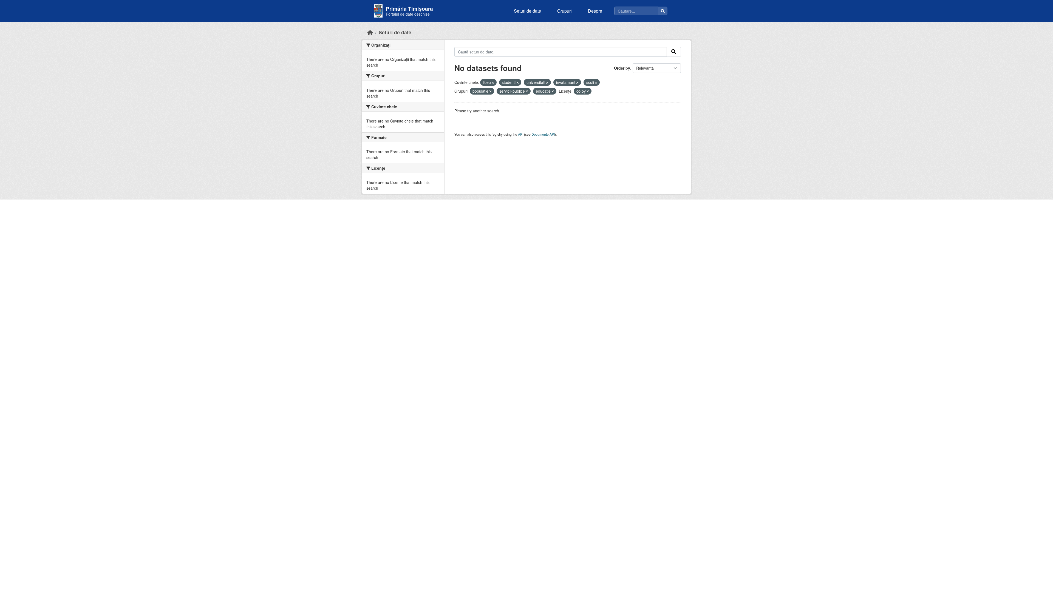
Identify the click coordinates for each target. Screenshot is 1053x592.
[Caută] (662, 11)
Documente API (543, 134)
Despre (595, 11)
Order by (622, 68)
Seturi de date (527, 11)
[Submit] (674, 52)
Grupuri (564, 11)
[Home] (370, 32)
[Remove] (493, 82)
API (520, 134)
